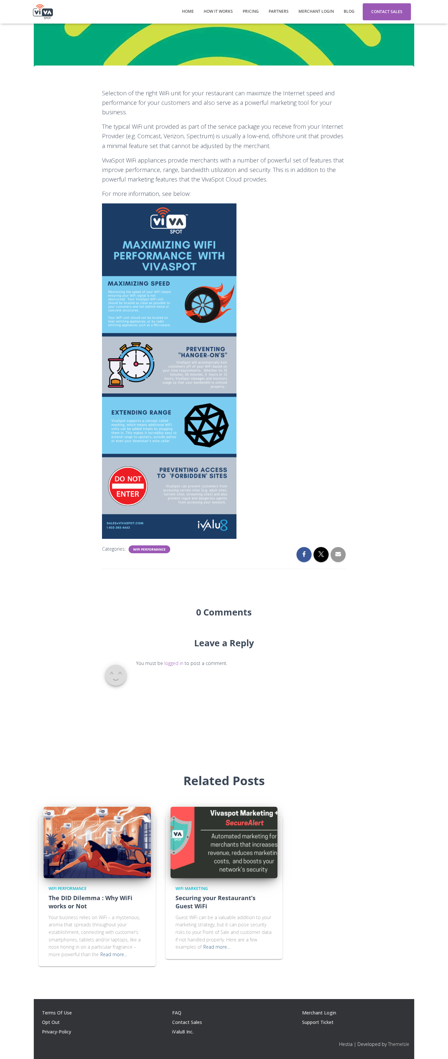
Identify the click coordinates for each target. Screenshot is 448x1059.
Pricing (251, 11)
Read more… (113, 954)
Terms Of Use (57, 1013)
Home (188, 11)
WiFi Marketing (191, 888)
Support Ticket (318, 1022)
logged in (173, 663)
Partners (279, 11)
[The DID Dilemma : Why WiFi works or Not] (97, 842)
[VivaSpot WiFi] (42, 12)
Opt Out (51, 1022)
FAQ (176, 1013)
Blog (349, 11)
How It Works (218, 11)
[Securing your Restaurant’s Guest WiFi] (224, 842)
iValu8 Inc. (182, 1032)
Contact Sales (386, 11)
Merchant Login (316, 11)
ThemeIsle (398, 1044)
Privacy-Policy (56, 1032)
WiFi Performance (149, 549)
